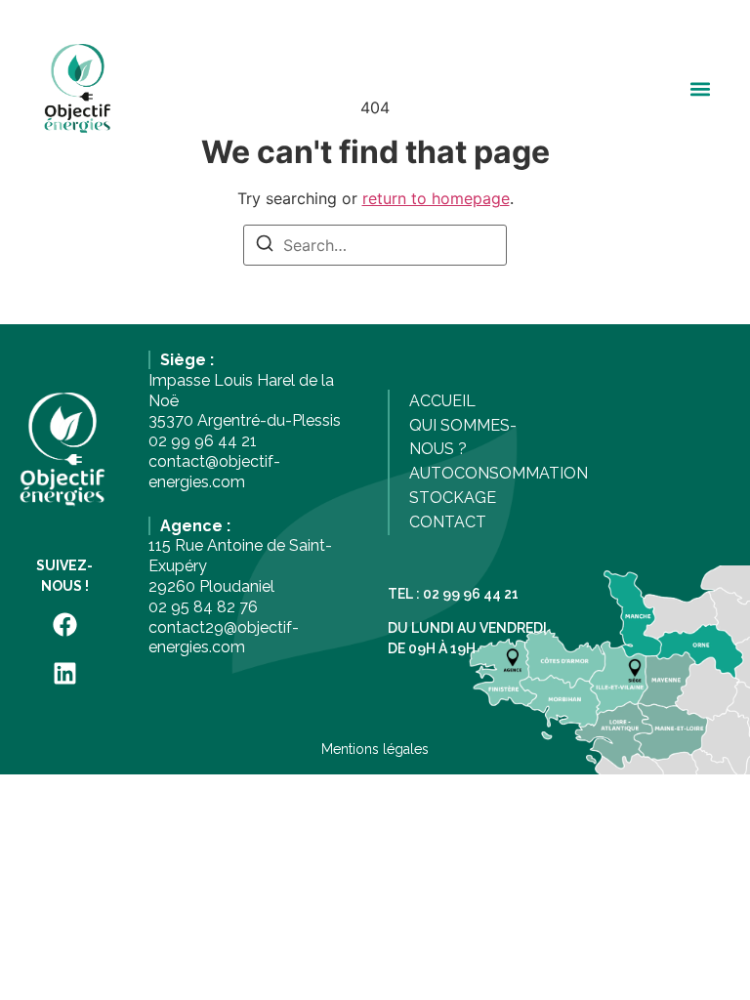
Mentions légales (375, 749)
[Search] (264, 246)
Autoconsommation (498, 473)
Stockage (452, 497)
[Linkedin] (64, 672)
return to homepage (436, 198)
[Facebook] (64, 624)
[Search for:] (375, 245)
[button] (700, 89)
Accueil (442, 401)
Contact (447, 522)
